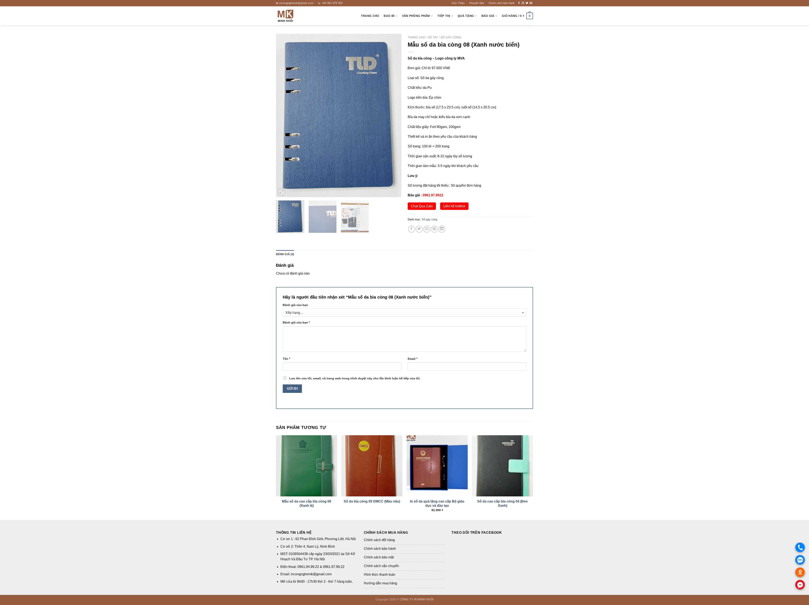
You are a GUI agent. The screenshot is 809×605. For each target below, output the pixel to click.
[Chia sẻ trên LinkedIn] (441, 229)
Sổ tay (433, 37)
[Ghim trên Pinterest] (434, 229)
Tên (286, 358)
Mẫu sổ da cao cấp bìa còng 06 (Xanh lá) (306, 504)
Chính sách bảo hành (501, 3)
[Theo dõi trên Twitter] (527, 3)
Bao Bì (389, 16)
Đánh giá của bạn (295, 305)
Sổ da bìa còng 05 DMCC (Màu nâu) (372, 501)
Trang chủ (370, 16)
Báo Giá (487, 16)
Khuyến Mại (476, 3)
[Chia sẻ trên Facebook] (411, 229)
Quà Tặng (466, 16)
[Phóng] (281, 192)
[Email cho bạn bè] (426, 229)
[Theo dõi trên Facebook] (519, 3)
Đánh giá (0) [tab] (285, 254)
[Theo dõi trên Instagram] (523, 3)
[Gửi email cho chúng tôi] (531, 3)
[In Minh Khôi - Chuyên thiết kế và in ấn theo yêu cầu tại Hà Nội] (297, 15)
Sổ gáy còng (451, 37)
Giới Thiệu (458, 3)
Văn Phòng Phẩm (416, 16)
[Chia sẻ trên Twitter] (419, 229)
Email (412, 358)
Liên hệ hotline (454, 206)
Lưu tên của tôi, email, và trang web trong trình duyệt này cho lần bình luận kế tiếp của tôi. (355, 378)
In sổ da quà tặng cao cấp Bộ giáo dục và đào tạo (437, 504)
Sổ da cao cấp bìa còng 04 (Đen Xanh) (502, 504)
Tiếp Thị (443, 16)
